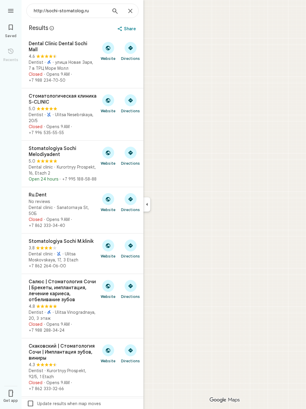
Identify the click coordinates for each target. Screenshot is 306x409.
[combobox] (70, 10)
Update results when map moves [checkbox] (64, 403)
